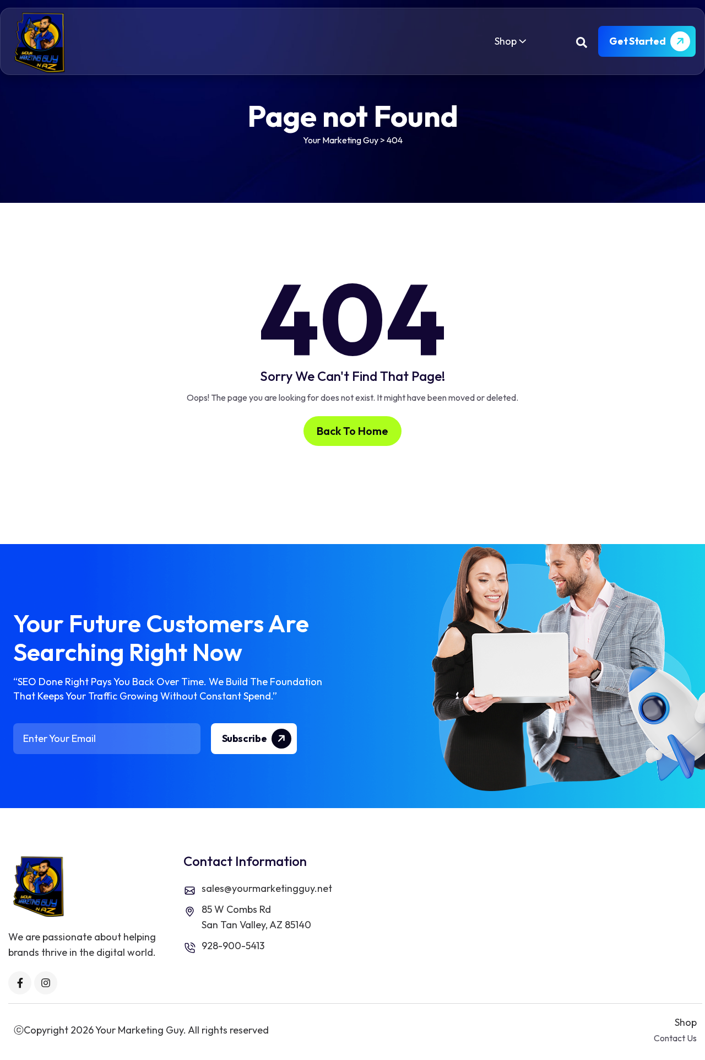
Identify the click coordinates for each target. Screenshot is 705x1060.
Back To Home (352, 431)
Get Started (638, 41)
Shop (506, 41)
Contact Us (675, 1037)
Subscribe (245, 738)
